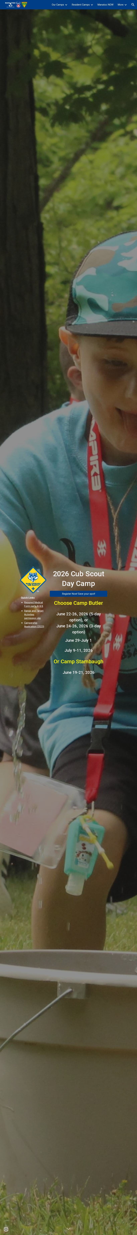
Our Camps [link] (58, 4)
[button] (133, 5)
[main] (33, 612)
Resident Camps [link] (81, 4)
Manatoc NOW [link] (105, 4)
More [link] (120, 4)
